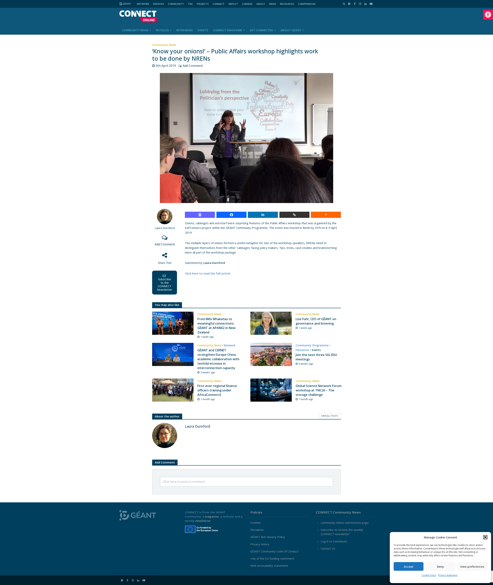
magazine (212, 516)
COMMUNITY (176, 4)
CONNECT (219, 4)
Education (302, 350)
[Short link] (294, 215)
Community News (135, 30)
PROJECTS (203, 4)
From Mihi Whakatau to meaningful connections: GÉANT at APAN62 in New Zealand (216, 325)
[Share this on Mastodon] (200, 215)
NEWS (272, 4)
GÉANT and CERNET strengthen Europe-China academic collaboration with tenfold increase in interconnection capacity (218, 359)
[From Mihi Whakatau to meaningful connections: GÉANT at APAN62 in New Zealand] (173, 323)
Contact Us (328, 548)
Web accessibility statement (269, 565)
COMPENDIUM (306, 4)
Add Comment (193, 66)
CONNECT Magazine (227, 30)
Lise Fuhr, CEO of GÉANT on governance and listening (316, 321)
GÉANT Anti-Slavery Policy (267, 537)
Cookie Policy (429, 575)
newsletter (203, 521)
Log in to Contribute (334, 541)
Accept (408, 566)
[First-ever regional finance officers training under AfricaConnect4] (173, 390)
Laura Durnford (165, 228)
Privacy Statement (447, 575)
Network (229, 345)
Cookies (255, 523)
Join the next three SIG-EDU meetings (316, 357)
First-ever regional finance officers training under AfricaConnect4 (217, 390)
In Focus (162, 30)
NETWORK (143, 4)
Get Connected (261, 30)
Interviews (184, 30)
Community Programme (312, 345)
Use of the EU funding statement (272, 558)
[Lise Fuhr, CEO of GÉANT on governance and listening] (271, 323)
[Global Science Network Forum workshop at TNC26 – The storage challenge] (271, 390)
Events (203, 30)
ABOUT (260, 4)
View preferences (472, 566)
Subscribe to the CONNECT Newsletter (164, 284)
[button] (488, 15)
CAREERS (247, 4)
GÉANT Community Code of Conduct (274, 551)
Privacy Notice (259, 544)
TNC (190, 4)
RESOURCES (287, 4)
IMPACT (233, 4)
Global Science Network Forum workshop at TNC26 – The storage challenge (318, 390)
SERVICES (158, 4)
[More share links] (326, 215)
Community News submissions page (345, 523)
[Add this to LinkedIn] (263, 215)
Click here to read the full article (207, 273)
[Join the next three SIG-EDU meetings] (271, 354)
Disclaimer (257, 530)
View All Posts (329, 415)
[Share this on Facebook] (231, 215)
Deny (440, 566)
